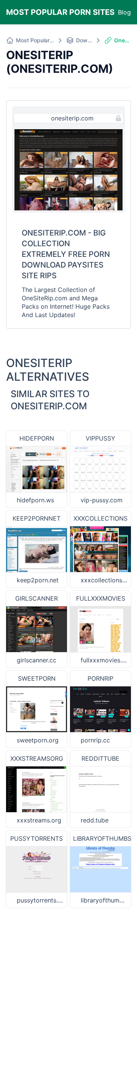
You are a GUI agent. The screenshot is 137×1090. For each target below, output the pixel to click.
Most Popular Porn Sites (60, 12)
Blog (124, 12)
